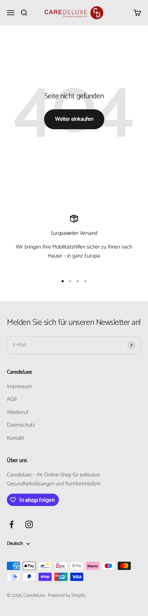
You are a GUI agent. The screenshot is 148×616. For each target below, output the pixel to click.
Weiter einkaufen (74, 119)
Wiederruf (17, 412)
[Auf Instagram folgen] (29, 524)
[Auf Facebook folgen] (11, 524)
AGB (12, 399)
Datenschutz (21, 425)
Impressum (19, 386)
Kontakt (15, 438)
